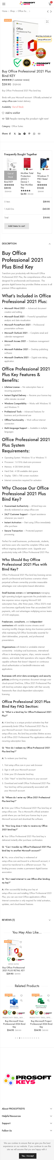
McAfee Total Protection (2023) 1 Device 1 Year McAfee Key (27, 180)
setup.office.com (9, 101)
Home (4, 11)
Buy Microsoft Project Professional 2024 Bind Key (40, 1023)
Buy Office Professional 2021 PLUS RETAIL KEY (13, 969)
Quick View (21, 947)
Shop (12, 11)
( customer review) (20, 79)
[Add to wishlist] (21, 942)
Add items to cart (16, 226)
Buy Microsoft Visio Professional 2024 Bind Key (13, 1023)
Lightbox (47, 21)
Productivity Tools (9, 1017)
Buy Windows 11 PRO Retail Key (43, 177)
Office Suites (23, 11)
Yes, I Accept (28, 1155)
